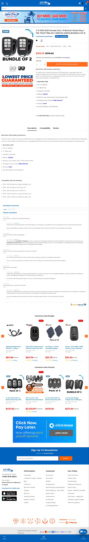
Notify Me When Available (67, 64)
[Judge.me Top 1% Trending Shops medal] (52, 521)
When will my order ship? (10, 267)
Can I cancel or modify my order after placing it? (16, 218)
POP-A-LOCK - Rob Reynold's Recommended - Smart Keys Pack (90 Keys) (34, 399)
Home (3, 27)
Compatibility (45, 128)
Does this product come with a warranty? (14, 285)
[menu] (2, 3)
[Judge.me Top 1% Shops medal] (45, 521)
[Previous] (4, 45)
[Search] (44, 8)
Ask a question (61, 36)
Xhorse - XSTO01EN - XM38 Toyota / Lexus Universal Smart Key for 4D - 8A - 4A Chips (74, 349)
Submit (66, 458)
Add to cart (14, 335)
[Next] (30, 45)
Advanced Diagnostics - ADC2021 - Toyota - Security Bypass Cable (14, 348)
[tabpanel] (44, 17)
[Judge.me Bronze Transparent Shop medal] (38, 521)
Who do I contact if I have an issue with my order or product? (20, 251)
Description (32, 128)
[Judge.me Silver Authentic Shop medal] (30, 521)
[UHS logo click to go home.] (44, 3)
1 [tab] (44, 22)
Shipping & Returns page (35, 244)
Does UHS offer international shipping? (14, 235)
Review (56, 128)
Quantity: (39, 61)
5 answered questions (44, 36)
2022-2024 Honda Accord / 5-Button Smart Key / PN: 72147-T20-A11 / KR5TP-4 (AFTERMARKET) (34, 349)
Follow (4, 220)
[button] (7, 230)
